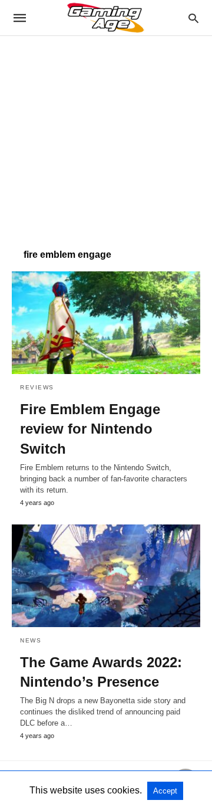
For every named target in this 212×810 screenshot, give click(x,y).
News (30, 640)
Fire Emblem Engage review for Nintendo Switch (90, 429)
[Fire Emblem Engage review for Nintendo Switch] (106, 322)
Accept (165, 790)
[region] (106, 136)
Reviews (37, 387)
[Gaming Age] (105, 17)
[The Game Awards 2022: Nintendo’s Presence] (106, 575)
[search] (193, 18)
